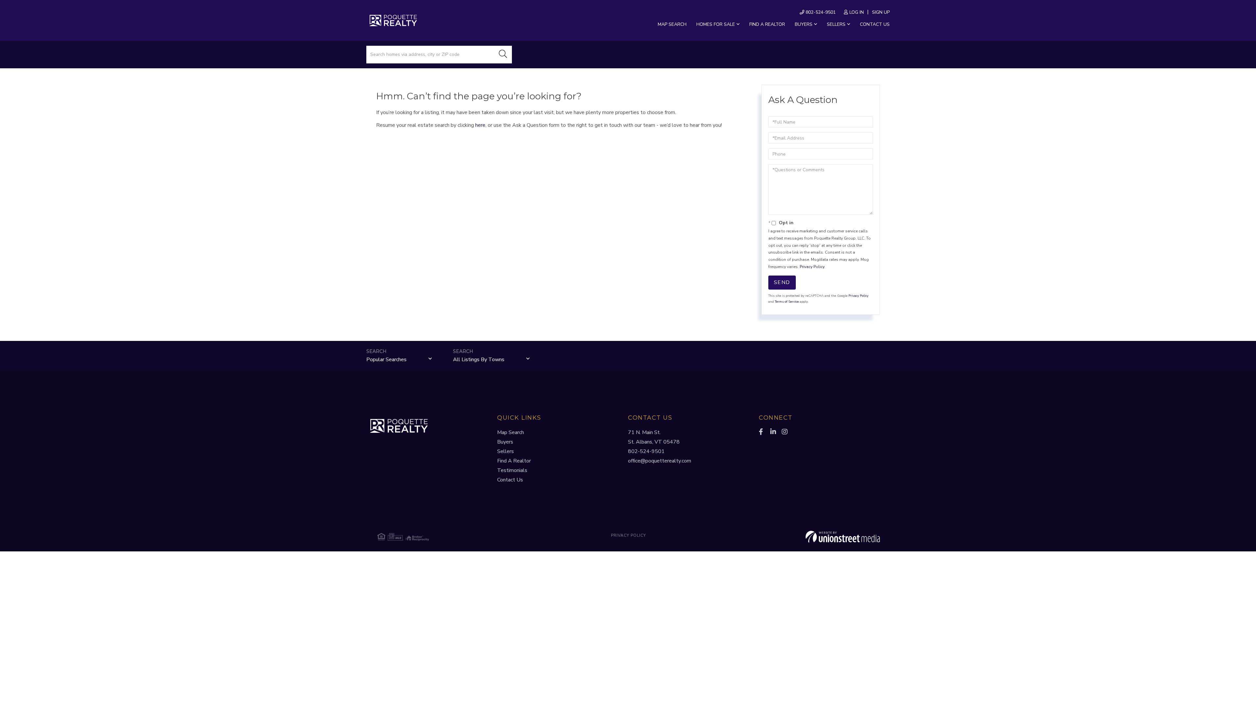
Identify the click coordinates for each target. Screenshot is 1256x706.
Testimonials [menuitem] (512, 470)
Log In (856, 12)
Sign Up (881, 12)
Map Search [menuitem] (672, 24)
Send (782, 282)
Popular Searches (386, 359)
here (480, 125)
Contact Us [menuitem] (875, 24)
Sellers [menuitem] (836, 24)
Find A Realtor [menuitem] (514, 460)
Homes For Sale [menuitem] (715, 24)
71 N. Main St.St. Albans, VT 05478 (654, 437)
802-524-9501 (820, 12)
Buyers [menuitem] (803, 24)
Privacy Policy (812, 266)
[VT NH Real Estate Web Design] (796, 537)
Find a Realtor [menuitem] (767, 24)
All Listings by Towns (478, 359)
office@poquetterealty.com (659, 460)
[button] (503, 54)
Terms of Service (787, 301)
